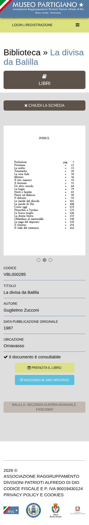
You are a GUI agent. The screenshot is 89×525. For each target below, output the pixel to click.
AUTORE (10, 303)
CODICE (10, 268)
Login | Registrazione (32, 25)
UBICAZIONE (14, 339)
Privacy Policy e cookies (34, 494)
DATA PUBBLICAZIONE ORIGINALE (31, 321)
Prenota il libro (46, 368)
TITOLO (10, 286)
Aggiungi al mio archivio (46, 380)
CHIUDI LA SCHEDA (46, 105)
